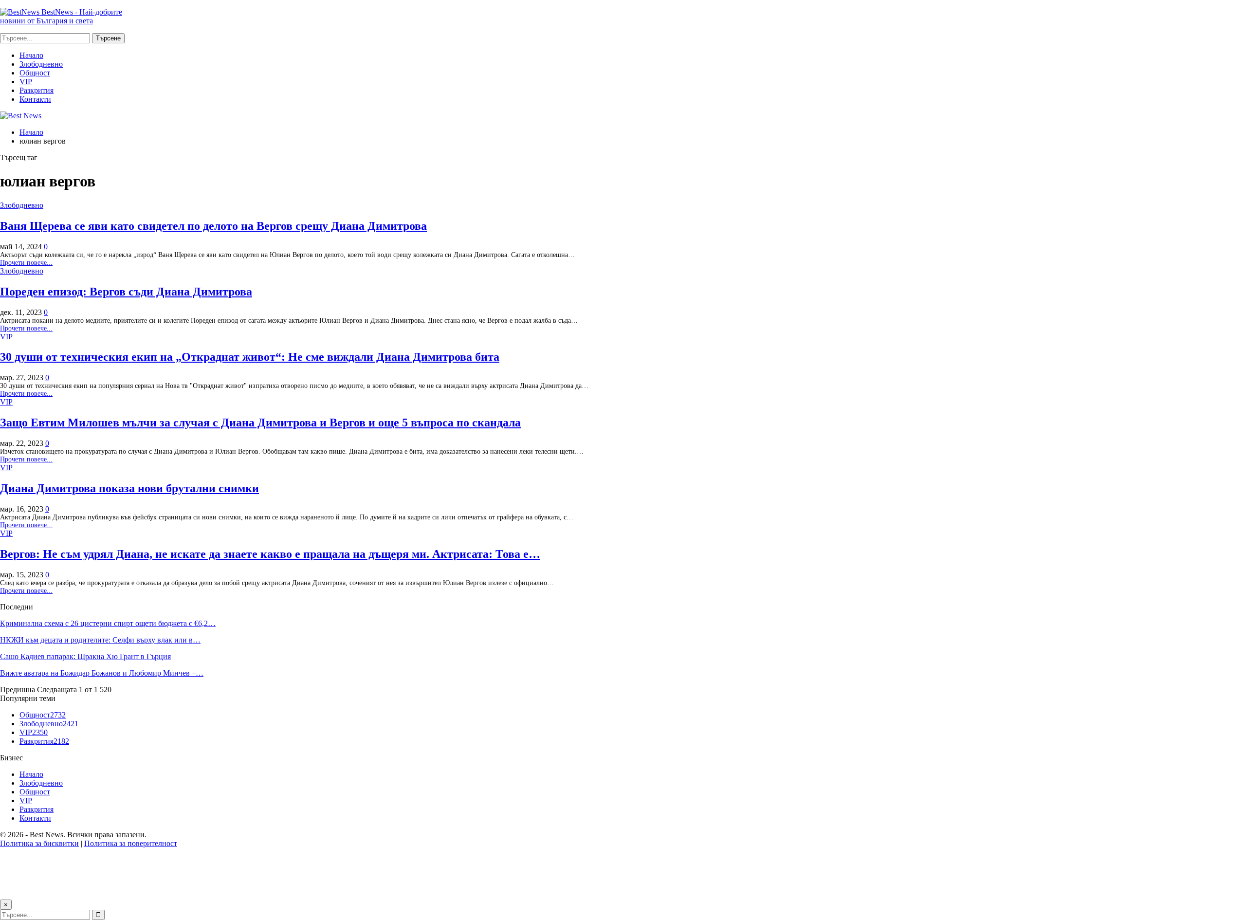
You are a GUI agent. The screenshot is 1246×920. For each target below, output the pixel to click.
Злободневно (41, 64)
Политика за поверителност (130, 843)
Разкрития (36, 90)
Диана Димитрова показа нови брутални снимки (129, 488)
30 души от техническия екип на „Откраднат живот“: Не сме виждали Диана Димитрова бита (249, 356)
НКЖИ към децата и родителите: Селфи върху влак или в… (100, 640)
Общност (34, 73)
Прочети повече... (26, 262)
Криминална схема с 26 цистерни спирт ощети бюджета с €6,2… (108, 623)
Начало (31, 55)
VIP (25, 81)
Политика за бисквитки (39, 843)
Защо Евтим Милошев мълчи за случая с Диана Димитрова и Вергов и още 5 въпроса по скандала (260, 422)
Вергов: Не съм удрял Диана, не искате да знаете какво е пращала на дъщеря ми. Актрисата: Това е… (270, 554)
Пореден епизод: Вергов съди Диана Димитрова (126, 291)
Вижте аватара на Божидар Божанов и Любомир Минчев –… (101, 673)
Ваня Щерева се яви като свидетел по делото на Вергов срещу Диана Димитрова (213, 226)
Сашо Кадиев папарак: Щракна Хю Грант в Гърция (85, 656)
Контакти (35, 99)
